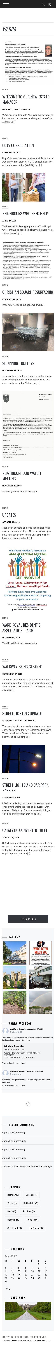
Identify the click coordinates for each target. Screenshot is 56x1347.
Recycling (13, 1220)
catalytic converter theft (24, 830)
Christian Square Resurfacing (27, 292)
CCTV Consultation (18, 145)
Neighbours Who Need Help (25, 213)
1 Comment (25, 109)
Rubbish (32, 1220)
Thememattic (42, 1340)
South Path (14, 1228)
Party (11, 1211)
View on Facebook (10, 1063)
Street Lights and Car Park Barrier (25, 787)
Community (19, 1132)
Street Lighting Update (22, 713)
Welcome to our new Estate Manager (25, 99)
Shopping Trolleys (18, 363)
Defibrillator (30, 1203)
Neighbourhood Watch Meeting (21, 476)
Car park (31, 1195)
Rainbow (29, 1211)
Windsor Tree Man (14, 1046)
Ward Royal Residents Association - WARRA (26, 1029)
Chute (12, 1203)
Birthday (13, 1195)
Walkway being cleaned (22, 667)
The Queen (36, 1228)
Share (23, 1063)
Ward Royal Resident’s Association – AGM (21, 627)
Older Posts (28, 919)
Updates (9, 515)
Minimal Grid (20, 1340)
